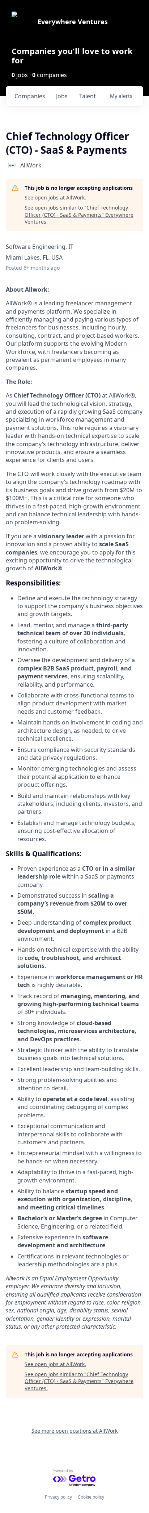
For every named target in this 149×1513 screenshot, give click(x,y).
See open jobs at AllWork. (55, 197)
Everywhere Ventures (73, 21)
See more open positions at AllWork (74, 1430)
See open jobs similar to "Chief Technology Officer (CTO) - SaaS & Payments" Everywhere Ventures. (79, 214)
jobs (62, 96)
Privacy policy (58, 1497)
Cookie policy (91, 1497)
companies (29, 96)
